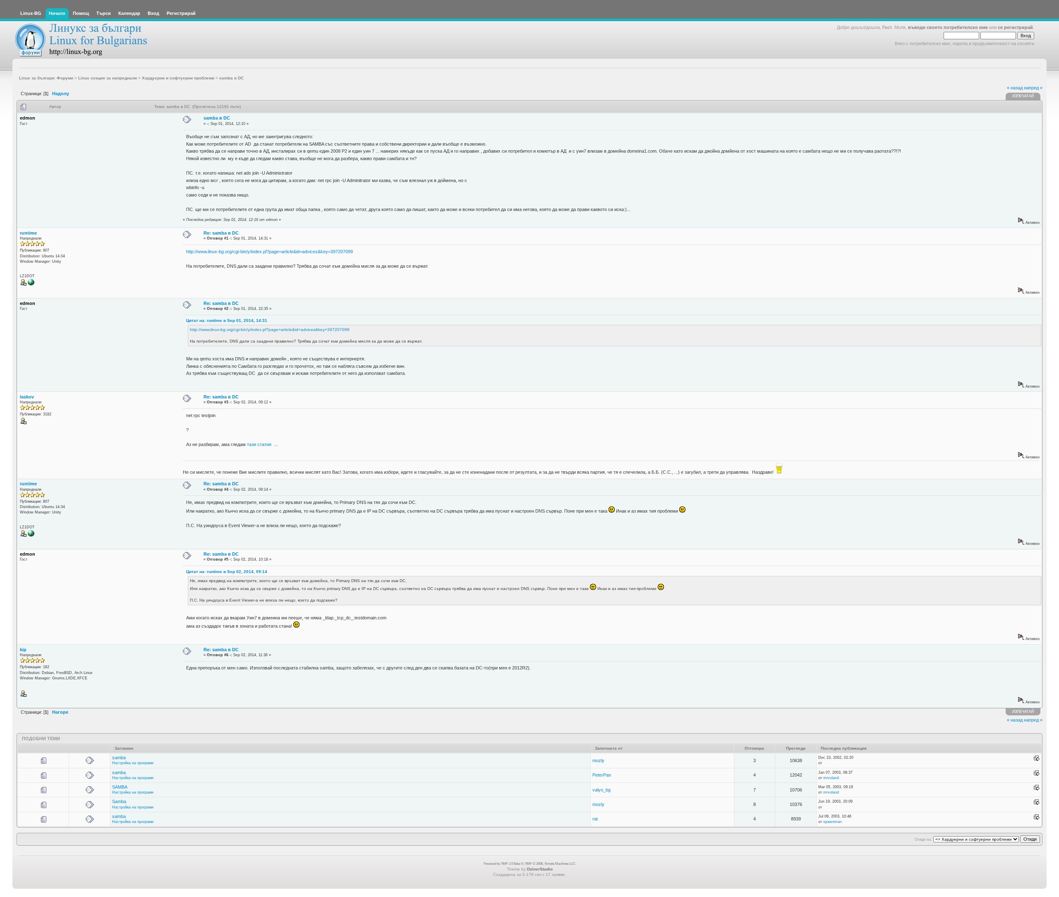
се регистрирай (1015, 27)
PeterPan (601, 774)
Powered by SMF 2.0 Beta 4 (503, 864)
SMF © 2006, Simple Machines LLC (550, 864)
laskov (27, 396)
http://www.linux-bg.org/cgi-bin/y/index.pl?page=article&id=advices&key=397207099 (269, 251)
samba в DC (217, 117)
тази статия (259, 444)
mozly (598, 760)
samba (119, 757)
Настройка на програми (132, 763)
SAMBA (119, 786)
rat (595, 818)
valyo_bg (601, 789)
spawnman (832, 822)
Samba (119, 801)
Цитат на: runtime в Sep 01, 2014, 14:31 (226, 320)
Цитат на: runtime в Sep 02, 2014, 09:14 (226, 571)
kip (23, 649)
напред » (1033, 87)
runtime (28, 232)
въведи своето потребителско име (948, 27)
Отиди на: (923, 839)
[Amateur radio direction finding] (31, 284)
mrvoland (831, 778)
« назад (1015, 87)
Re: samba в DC (221, 232)
